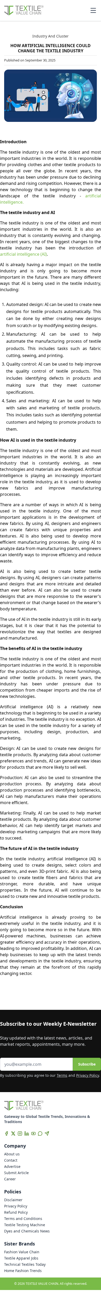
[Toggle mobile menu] (93, 10)
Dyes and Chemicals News (27, 1231)
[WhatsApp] (40, 1133)
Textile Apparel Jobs (21, 1258)
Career (10, 1178)
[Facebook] (6, 1133)
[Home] (24, 10)
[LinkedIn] (26, 1133)
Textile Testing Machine (24, 1224)
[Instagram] (20, 1133)
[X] (13, 1133)
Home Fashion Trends (23, 1270)
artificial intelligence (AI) (23, 254)
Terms (62, 1075)
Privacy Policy (87, 1075)
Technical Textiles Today (25, 1264)
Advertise (12, 1166)
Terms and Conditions (23, 1218)
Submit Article (16, 1172)
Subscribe (87, 1064)
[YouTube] (33, 1133)
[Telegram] (47, 1133)
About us (12, 1153)
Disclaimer (13, 1199)
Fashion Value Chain (21, 1251)
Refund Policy (16, 1212)
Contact (10, 1160)
